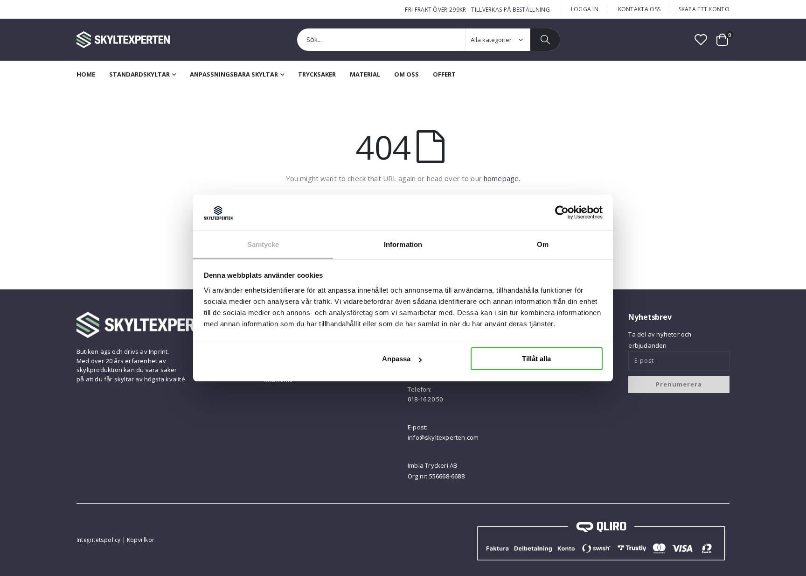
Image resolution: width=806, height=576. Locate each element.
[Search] (545, 39)
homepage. (502, 178)
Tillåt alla (536, 359)
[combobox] (428, 39)
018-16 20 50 (425, 399)
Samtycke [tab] (263, 244)
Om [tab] (543, 244)
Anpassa (396, 359)
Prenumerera (679, 384)
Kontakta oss (639, 9)
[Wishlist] (701, 39)
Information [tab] (403, 244)
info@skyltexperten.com (443, 437)
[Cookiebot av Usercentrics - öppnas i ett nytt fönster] (562, 212)
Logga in (584, 9)
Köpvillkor (140, 539)
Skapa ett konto (704, 9)
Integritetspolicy (98, 539)
